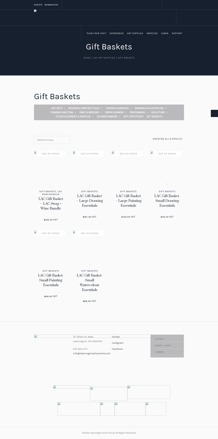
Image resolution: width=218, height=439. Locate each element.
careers (159, 352)
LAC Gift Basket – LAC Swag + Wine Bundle (50, 204)
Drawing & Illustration (149, 108)
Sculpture (158, 112)
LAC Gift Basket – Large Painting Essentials (128, 201)
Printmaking (137, 112)
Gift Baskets (154, 116)
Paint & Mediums (89, 112)
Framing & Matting (62, 112)
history (159, 339)
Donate (38, 5)
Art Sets (57, 108)
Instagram (118, 342)
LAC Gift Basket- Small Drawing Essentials (167, 201)
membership (51, 5)
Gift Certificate (133, 116)
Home (87, 57)
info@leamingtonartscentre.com (91, 353)
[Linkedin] (178, 5)
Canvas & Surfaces (117, 108)
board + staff (163, 346)
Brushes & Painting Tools (84, 108)
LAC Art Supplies (104, 57)
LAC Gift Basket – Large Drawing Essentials (89, 201)
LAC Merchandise (107, 116)
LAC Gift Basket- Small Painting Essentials (51, 280)
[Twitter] (174, 5)
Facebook (117, 348)
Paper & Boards (114, 112)
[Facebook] (166, 5)
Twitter (116, 336)
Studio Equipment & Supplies (73, 116)
